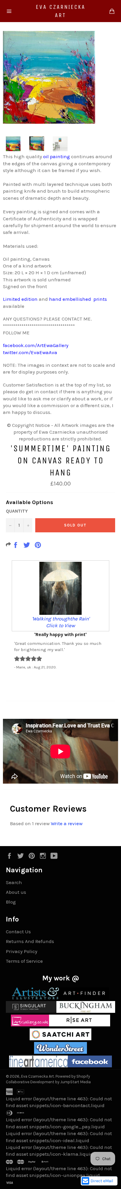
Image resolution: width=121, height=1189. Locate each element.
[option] (60, 615)
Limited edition (20, 299)
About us (16, 892)
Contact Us (18, 931)
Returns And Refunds (30, 941)
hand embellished (70, 299)
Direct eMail (101, 1180)
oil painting (56, 156)
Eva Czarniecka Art (60, 11)
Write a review (67, 823)
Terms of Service (24, 961)
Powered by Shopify (73, 1076)
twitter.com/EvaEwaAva (30, 352)
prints (100, 299)
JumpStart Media (75, 1082)
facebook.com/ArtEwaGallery (35, 345)
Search (14, 882)
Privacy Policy (21, 951)
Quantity (17, 511)
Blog (11, 902)
